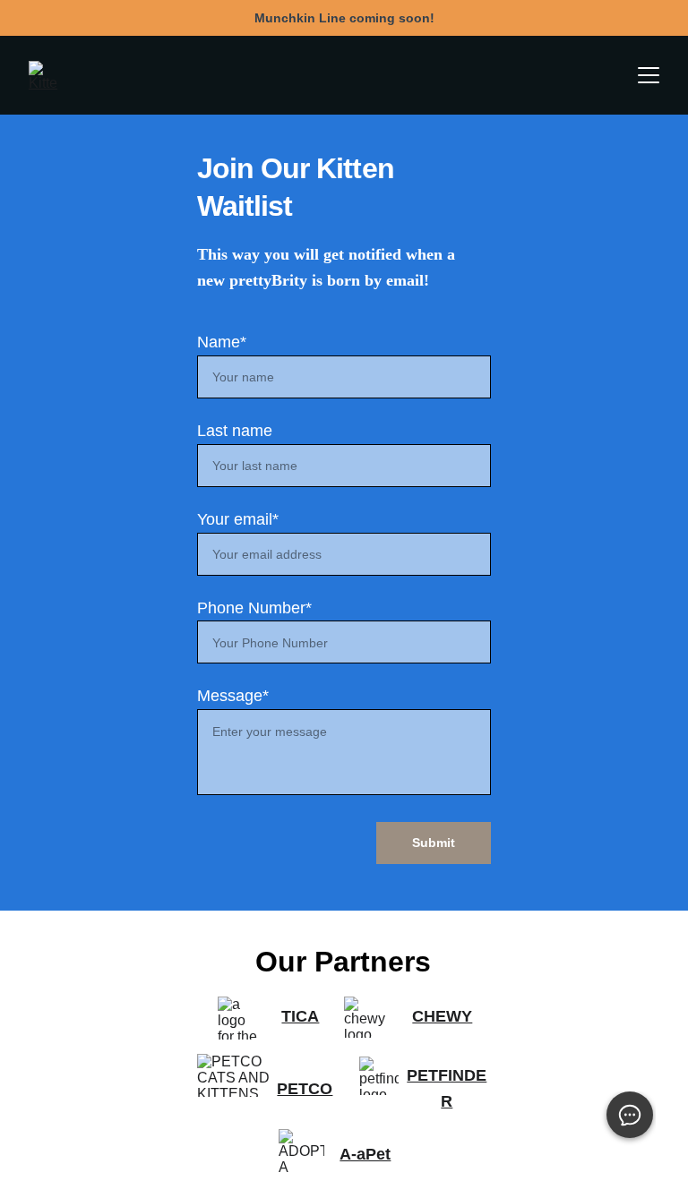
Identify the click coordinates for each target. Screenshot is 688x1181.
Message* (233, 696)
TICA (300, 1016)
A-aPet (365, 1154)
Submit (433, 842)
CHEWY (442, 1016)
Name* (221, 342)
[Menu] (648, 75)
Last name (234, 431)
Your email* (238, 519)
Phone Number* (254, 608)
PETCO (304, 1089)
